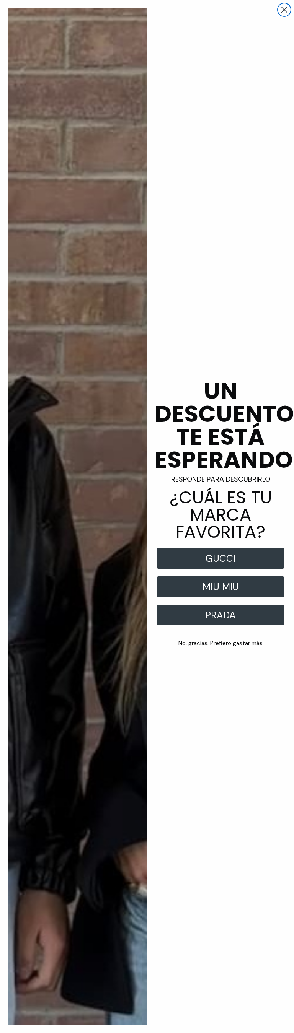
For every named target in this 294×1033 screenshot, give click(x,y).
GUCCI (220, 558)
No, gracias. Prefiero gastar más (220, 643)
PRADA (220, 615)
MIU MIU (221, 587)
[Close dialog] (284, 9)
